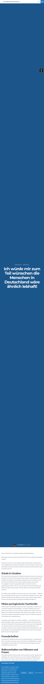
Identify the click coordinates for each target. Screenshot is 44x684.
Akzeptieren (23, 672)
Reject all (31, 672)
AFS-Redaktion (20, 544)
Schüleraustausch (26, 264)
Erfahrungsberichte (18, 264)
